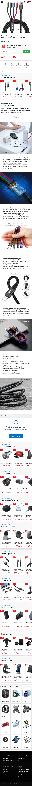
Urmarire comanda (8, 760)
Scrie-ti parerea (16, 436)
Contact (5, 758)
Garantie (5, 771)
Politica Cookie (22, 773)
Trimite (27, 51)
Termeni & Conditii (23, 769)
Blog (19, 760)
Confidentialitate (23, 771)
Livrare (5, 769)
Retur (5, 773)
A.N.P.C (20, 774)
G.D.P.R (20, 776)
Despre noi (21, 758)
